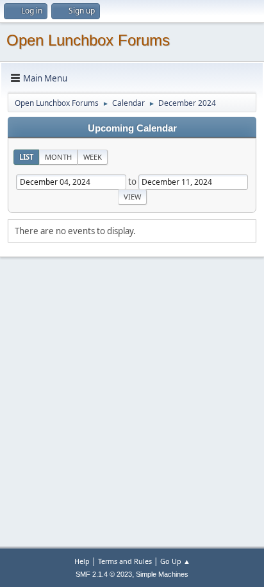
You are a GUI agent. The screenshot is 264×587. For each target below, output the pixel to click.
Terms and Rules (125, 561)
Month (58, 157)
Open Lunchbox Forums (88, 40)
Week (92, 157)
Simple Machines (162, 574)
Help (82, 561)
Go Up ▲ (175, 561)
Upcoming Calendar (132, 128)
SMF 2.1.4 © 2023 (104, 574)
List (26, 157)
